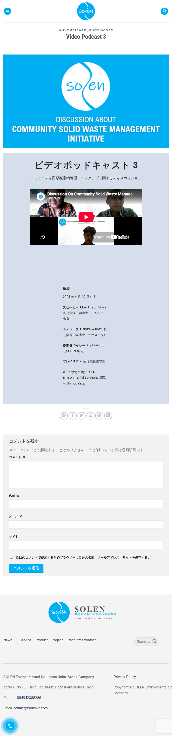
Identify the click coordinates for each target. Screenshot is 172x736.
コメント (17, 457)
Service (25, 640)
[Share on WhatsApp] (64, 415)
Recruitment (77, 640)
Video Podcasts (103, 30)
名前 (14, 496)
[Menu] (7, 11)
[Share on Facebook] (73, 415)
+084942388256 (28, 698)
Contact (90, 640)
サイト (13, 537)
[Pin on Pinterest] (99, 415)
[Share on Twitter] (81, 415)
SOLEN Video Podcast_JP (74, 30)
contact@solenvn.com (30, 708)
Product (41, 640)
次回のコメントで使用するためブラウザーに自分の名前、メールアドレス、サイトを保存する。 (83, 557)
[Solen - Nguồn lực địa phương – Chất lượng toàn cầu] (86, 11)
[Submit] (154, 641)
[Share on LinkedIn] (108, 415)
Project (57, 640)
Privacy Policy (125, 677)
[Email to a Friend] (90, 415)
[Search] (164, 11)
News (8, 640)
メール (15, 516)
